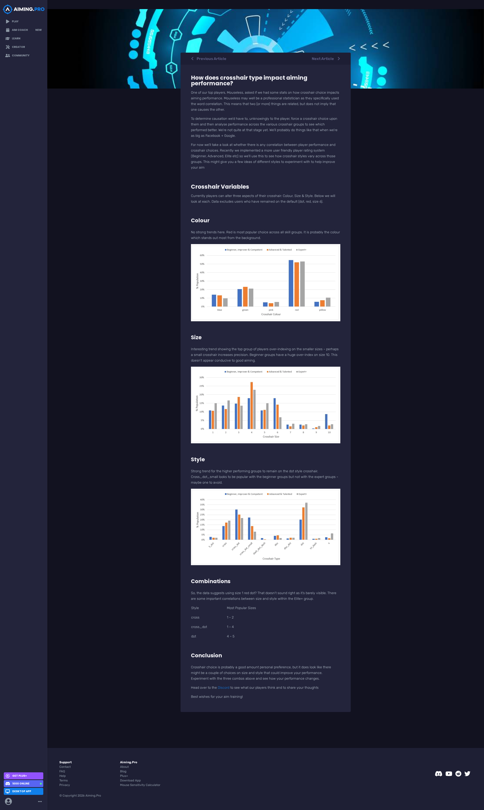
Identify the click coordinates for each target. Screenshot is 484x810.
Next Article (323, 59)
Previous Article (211, 59)
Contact (65, 767)
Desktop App (21, 791)
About (124, 767)
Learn (16, 38)
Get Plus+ (19, 776)
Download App (130, 780)
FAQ (62, 771)
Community (20, 55)
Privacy (64, 785)
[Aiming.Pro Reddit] (458, 773)
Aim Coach (27, 30)
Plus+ (124, 776)
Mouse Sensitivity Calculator (140, 785)
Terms (63, 780)
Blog (123, 771)
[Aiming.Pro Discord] (438, 773)
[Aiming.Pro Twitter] (467, 773)
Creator (18, 47)
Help (62, 776)
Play (15, 21)
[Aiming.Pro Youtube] (449, 773)
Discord (223, 688)
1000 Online (20, 783)
